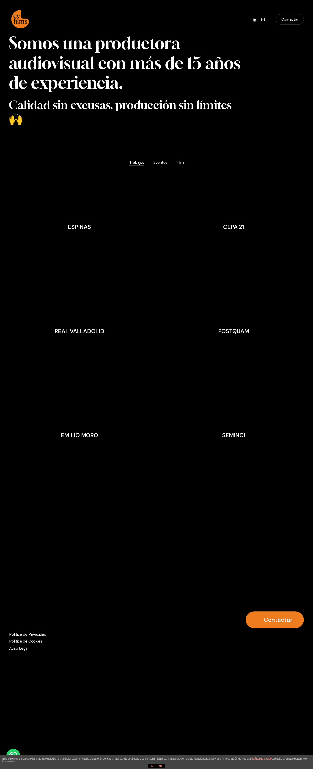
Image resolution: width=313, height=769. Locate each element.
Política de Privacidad (28, 634)
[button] (275, 620)
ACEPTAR (156, 766)
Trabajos (136, 162)
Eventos (160, 162)
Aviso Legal (18, 648)
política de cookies (262, 758)
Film (180, 162)
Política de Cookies (25, 641)
